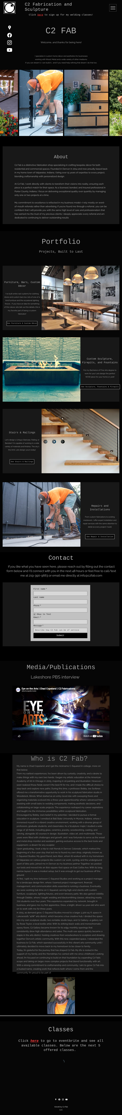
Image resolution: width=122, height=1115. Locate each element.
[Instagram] (9, 42)
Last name (38, 597)
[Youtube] (9, 50)
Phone (37, 606)
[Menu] (113, 7)
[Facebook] (9, 35)
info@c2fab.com (91, 575)
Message (38, 626)
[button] (22, 323)
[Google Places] (9, 28)
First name (40, 589)
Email (37, 617)
